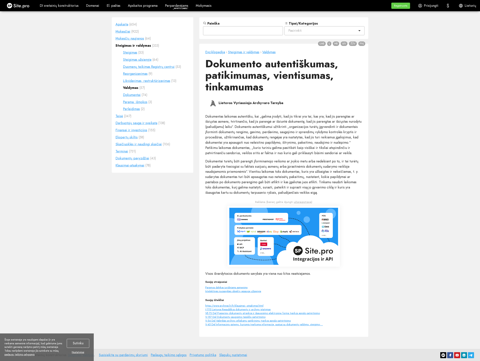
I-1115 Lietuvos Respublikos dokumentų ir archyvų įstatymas (238, 309)
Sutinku (78, 343)
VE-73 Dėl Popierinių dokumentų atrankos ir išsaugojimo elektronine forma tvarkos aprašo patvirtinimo (262, 313)
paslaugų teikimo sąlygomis (19, 354)
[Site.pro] (443, 355)
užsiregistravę (302, 202)
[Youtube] (457, 355)
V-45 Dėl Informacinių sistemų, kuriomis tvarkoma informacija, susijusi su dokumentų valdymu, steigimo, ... (264, 324)
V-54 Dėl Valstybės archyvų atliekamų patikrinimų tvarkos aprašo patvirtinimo (248, 321)
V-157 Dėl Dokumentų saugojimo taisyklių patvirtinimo (235, 317)
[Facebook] (450, 355)
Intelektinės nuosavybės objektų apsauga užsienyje (233, 291)
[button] (400, 6)
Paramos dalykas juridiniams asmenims (226, 287)
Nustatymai (78, 352)
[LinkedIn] (464, 355)
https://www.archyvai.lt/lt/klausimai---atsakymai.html (234, 306)
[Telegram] (471, 355)
